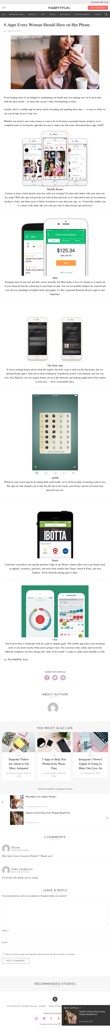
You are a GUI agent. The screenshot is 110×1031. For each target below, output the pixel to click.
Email (5, 942)
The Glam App (55, 365)
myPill (55, 478)
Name (5, 930)
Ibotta (55, 560)
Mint (55, 278)
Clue (55, 639)
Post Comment (15, 960)
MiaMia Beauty (55, 189)
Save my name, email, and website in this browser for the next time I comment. (40, 954)
